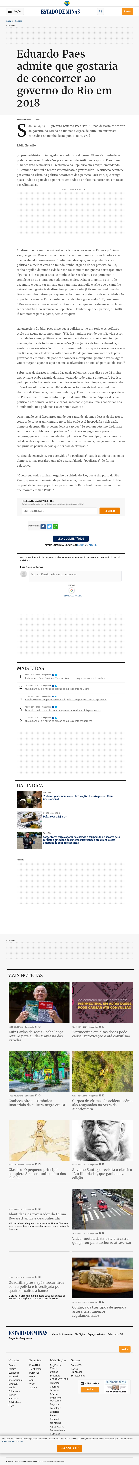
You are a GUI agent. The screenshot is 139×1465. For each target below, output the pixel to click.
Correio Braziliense (76, 1370)
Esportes (54, 1411)
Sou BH (33, 1387)
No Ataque (55, 1423)
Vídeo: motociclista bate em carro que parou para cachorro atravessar (101, 1240)
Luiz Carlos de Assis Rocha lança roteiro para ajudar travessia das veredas (36, 1036)
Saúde (11, 1387)
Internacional (15, 1380)
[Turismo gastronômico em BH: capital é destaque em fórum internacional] (29, 799)
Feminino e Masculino (55, 1399)
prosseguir (69, 1448)
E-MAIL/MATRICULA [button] (73, 595)
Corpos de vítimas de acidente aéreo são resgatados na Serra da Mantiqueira (102, 1104)
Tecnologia (55, 1408)
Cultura (12, 1395)
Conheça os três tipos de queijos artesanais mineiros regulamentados (99, 1311)
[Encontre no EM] (100, 11)
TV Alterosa (35, 1369)
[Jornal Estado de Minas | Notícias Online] (60, 12)
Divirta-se (55, 1434)
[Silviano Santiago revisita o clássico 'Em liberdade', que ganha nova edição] (102, 1140)
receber (110, 510)
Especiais (55, 1375)
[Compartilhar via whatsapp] (55, 527)
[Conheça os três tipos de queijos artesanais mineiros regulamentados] (102, 1278)
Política (12, 1369)
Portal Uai (34, 1365)
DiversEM (13, 1383)
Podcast (54, 1419)
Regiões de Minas (55, 1367)
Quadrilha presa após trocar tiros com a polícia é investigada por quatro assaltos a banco (36, 1286)
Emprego (54, 1383)
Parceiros (34, 1372)
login (81, 544)
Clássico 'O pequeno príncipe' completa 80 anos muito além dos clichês (37, 1173)
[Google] (71, 590)
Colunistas (14, 1391)
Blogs (32, 1376)
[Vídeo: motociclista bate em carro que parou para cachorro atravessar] (102, 1209)
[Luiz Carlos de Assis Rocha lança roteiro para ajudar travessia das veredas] (39, 1002)
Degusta (54, 1404)
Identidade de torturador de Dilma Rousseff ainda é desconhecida (37, 1216)
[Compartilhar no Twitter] (49, 527)
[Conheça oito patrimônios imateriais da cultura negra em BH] (39, 1071)
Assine (127, 11)
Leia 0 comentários (70, 538)
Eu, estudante (78, 1375)
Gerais (11, 1365)
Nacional (13, 1376)
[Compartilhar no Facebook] (43, 527)
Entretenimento (58, 1430)
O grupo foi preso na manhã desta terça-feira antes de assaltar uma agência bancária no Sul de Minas (37, 1297)
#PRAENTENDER (59, 1379)
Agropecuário (57, 1426)
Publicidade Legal (14, 1404)
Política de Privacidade (12, 1441)
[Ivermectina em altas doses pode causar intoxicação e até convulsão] (102, 1002)
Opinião (54, 1372)
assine (93, 544)
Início (8, 21)
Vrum (32, 1383)
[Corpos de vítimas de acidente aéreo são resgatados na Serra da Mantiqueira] (102, 1071)
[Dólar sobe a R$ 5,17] (29, 820)
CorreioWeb (77, 1365)
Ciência (54, 1394)
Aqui (31, 1380)
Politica (18, 21)
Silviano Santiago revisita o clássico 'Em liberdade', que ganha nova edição (102, 1173)
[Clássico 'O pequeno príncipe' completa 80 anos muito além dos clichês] (39, 1140)
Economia (13, 1372)
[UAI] (67, 3)
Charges (54, 1386)
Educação (13, 1398)
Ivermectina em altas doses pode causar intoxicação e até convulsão (101, 1034)
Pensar (53, 1415)
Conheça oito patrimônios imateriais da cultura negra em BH (38, 1102)
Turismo (54, 1390)
